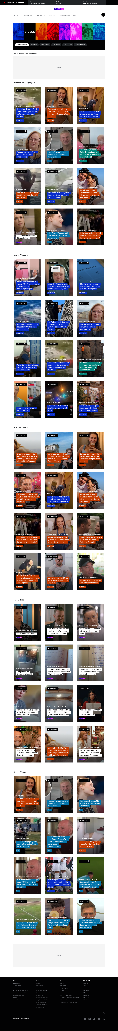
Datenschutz (63, 990)
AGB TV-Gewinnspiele (66, 995)
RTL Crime (86, 995)
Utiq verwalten (64, 1000)
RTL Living (86, 997)
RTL (15, 53)
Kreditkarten (40, 995)
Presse (85, 988)
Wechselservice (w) (42, 997)
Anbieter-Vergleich (41, 1004)
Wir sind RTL (87, 981)
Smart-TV (15, 1000)
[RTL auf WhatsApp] (104, 1019)
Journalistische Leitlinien (20, 992)
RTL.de (15, 981)
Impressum (63, 985)
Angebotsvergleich (41, 1000)
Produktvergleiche (41, 990)
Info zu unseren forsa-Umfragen (69, 1002)
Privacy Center (64, 988)
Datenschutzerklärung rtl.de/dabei (69, 997)
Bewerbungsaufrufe (18, 995)
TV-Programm (17, 985)
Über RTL (86, 983)
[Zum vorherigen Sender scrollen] (110, 2)
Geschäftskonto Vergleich (43, 992)
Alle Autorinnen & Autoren (20, 990)
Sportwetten (39, 985)
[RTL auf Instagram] (89, 1019)
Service (62, 981)
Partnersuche (40, 988)
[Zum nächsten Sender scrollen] (114, 2)
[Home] (59, 9)
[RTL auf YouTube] (99, 1019)
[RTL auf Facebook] (85, 1019)
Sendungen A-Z (17, 983)
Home (14, 1013)
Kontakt (62, 983)
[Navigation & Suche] (103, 15)
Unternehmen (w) (41, 1002)
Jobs (84, 985)
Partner (38, 981)
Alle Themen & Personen (20, 988)
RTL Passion (86, 1000)
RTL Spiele (86, 990)
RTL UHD (15, 997)
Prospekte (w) (40, 1007)
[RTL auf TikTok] (94, 1019)
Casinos (38, 983)
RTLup (85, 992)
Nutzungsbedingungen (66, 992)
